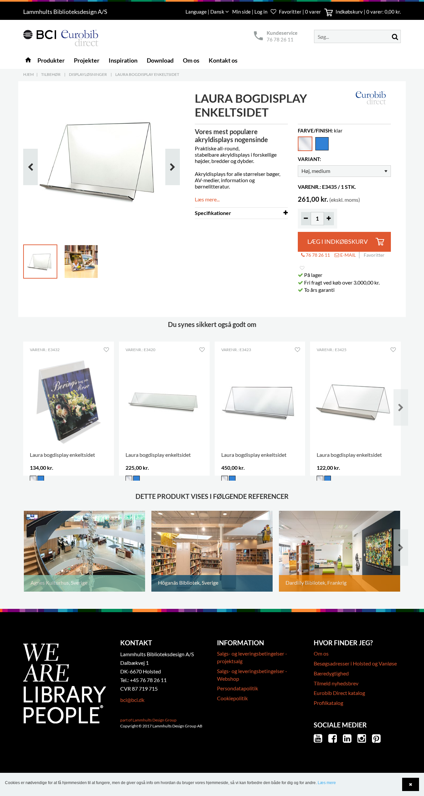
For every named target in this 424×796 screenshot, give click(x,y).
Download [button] (160, 60)
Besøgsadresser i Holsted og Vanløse (355, 663)
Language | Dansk (205, 12)
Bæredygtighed (331, 673)
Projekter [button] (86, 60)
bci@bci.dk (132, 700)
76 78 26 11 (280, 39)
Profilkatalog (328, 703)
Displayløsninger (88, 74)
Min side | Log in (250, 12)
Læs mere (327, 782)
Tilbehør (51, 74)
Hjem (28, 74)
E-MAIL (347, 255)
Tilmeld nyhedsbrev (336, 683)
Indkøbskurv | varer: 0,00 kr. (368, 12)
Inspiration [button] (123, 60)
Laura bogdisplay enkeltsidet (147, 74)
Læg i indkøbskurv (337, 241)
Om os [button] (191, 60)
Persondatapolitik (237, 688)
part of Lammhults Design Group (148, 719)
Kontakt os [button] (223, 60)
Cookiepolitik (232, 698)
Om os (321, 653)
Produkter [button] (51, 60)
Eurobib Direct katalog (339, 693)
